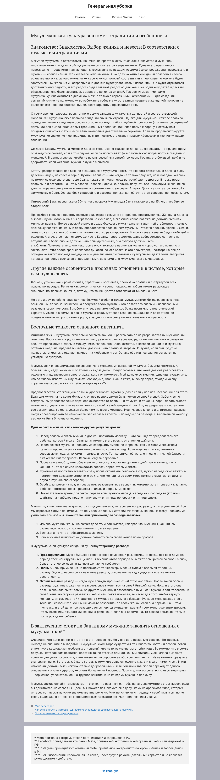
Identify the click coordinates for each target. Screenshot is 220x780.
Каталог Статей (122, 17)
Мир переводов (44, 706)
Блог (142, 17)
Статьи (96, 17)
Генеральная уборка (110, 6)
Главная (80, 17)
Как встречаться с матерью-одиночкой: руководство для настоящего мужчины (84, 709)
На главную (110, 771)
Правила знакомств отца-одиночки (56, 713)
